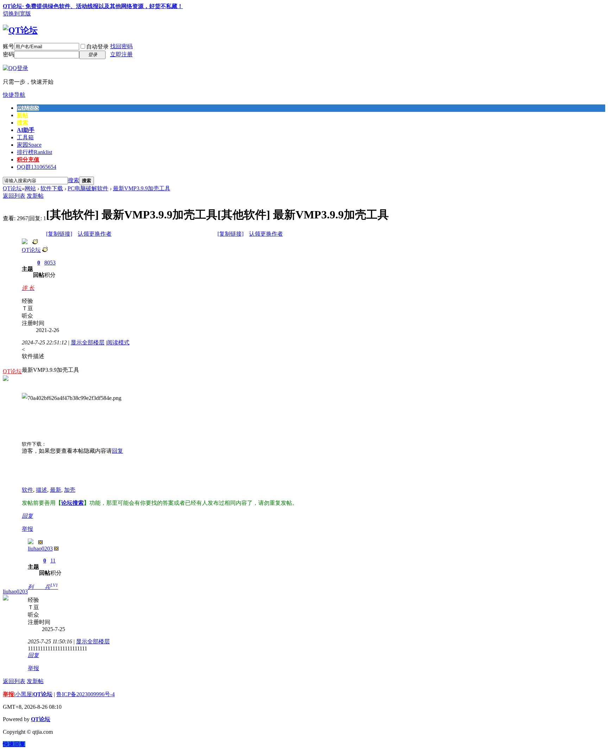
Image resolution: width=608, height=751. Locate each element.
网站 (28, 108)
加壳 (69, 490)
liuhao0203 (15, 591)
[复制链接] (59, 234)
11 (53, 561)
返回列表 (14, 196)
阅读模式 (118, 342)
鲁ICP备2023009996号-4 (85, 694)
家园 (29, 145)
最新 (55, 490)
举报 (27, 529)
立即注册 (121, 54)
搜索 (22, 123)
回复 (117, 451)
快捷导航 (14, 95)
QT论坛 (12, 188)
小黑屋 (23, 694)
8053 (50, 263)
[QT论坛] (20, 30)
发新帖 (35, 196)
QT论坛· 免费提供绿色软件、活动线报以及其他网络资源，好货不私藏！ (93, 6)
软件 (27, 490)
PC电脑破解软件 (88, 188)
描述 (41, 490)
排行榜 (34, 152)
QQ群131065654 (36, 167)
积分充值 (28, 160)
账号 (8, 46)
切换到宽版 (17, 14)
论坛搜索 (72, 503)
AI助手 (25, 130)
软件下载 (51, 188)
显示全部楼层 (87, 342)
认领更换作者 (95, 234)
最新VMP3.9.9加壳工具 (141, 188)
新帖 (22, 115)
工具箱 (25, 137)
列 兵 (43, 587)
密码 (8, 54)
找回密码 (121, 46)
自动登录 (97, 47)
